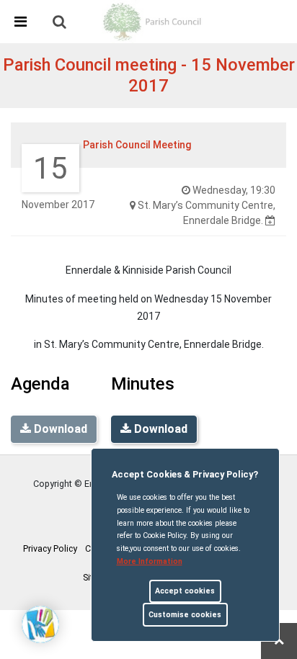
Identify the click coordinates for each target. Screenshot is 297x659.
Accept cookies (185, 591)
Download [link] (159, 429)
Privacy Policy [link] (50, 548)
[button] (60, 23)
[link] (59, 21)
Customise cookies (184, 614)
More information (149, 561)
